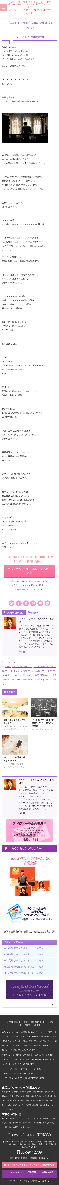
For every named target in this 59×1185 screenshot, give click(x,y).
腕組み (48, 679)
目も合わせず (39, 679)
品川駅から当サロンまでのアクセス (25, 966)
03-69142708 (31, 1152)
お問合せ (41, 585)
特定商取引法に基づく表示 (17, 1022)
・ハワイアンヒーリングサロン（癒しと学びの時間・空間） (23, 1078)
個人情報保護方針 (38, 1022)
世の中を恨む (20, 675)
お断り (8, 666)
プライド (9, 671)
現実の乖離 (27, 679)
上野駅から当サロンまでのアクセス (25, 960)
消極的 (19, 679)
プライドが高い (34, 671)
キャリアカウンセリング (22, 666)
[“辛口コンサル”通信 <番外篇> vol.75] (33, 603)
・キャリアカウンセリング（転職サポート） (18, 1073)
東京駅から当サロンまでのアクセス (25, 954)
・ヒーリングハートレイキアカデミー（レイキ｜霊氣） (22, 1069)
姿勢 (37, 675)
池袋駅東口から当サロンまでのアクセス (27, 948)
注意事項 (26, 1025)
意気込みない (45, 675)
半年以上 (30, 675)
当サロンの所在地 (13, 942)
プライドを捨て (48, 671)
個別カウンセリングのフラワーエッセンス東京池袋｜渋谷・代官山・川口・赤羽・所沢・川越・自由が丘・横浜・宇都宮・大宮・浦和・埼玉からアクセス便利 (29, 1144)
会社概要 (36, 1025)
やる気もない (7, 675)
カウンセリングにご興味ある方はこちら (28, 571)
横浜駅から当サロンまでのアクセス (25, 972)
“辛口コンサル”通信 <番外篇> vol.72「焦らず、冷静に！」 (43, 722)
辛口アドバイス (11, 662)
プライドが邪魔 (20, 671)
